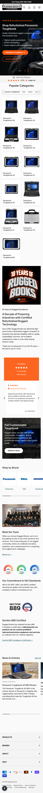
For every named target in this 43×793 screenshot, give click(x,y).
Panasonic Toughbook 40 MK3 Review (19, 685)
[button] (4, 788)
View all (38, 658)
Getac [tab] (30, 92)
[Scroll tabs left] (3, 92)
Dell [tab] (23, 92)
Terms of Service (30, 785)
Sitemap (31, 787)
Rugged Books (12, 782)
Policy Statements (20, 787)
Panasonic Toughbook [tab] (11, 92)
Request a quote (14, 450)
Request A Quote (12, 59)
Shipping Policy (7, 787)
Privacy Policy (6, 785)
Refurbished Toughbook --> (15, 52)
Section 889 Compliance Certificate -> (17, 640)
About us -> (6, 554)
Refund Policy (18, 785)
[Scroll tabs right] (39, 92)
